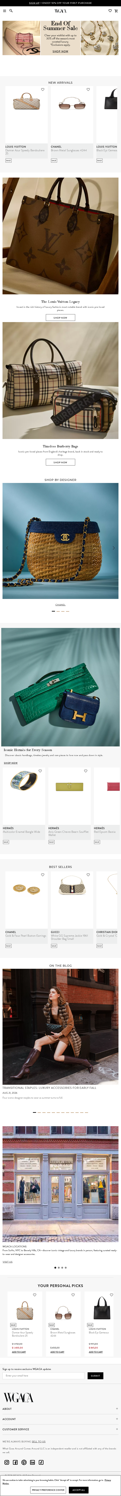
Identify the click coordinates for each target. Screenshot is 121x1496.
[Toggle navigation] (4, 11)
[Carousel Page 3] (62, 611)
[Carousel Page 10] (77, 1112)
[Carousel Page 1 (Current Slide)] (53, 611)
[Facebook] (15, 1463)
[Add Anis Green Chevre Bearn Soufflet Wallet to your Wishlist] (85, 771)
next (113, 548)
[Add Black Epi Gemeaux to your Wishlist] (111, 1294)
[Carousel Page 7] (62, 1112)
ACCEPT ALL (78, 1490)
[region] (60, 1485)
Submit (95, 1375)
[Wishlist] (110, 11)
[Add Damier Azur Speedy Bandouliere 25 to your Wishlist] (42, 89)
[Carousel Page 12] (86, 1112)
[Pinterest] (24, 1463)
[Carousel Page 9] (72, 1112)
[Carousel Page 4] (67, 611)
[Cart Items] (116, 11)
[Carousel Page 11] (81, 1112)
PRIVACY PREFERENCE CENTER (48, 1490)
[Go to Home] (19, 1397)
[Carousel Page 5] (53, 1112)
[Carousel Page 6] (58, 1112)
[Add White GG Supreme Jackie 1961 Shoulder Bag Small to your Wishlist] (88, 874)
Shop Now (60, 317)
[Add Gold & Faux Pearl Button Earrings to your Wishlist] (42, 874)
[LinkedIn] (32, 1463)
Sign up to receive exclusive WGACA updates (27, 1369)
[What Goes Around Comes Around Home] (60, 11)
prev (7, 548)
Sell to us (39, 1442)
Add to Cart (19, 1352)
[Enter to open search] (11, 11)
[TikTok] (41, 1463)
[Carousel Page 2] (58, 611)
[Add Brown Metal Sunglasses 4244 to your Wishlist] (88, 89)
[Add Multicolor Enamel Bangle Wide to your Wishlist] (40, 771)
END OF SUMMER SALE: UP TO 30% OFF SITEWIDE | (60, 3)
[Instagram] (7, 1463)
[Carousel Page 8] (67, 1112)
